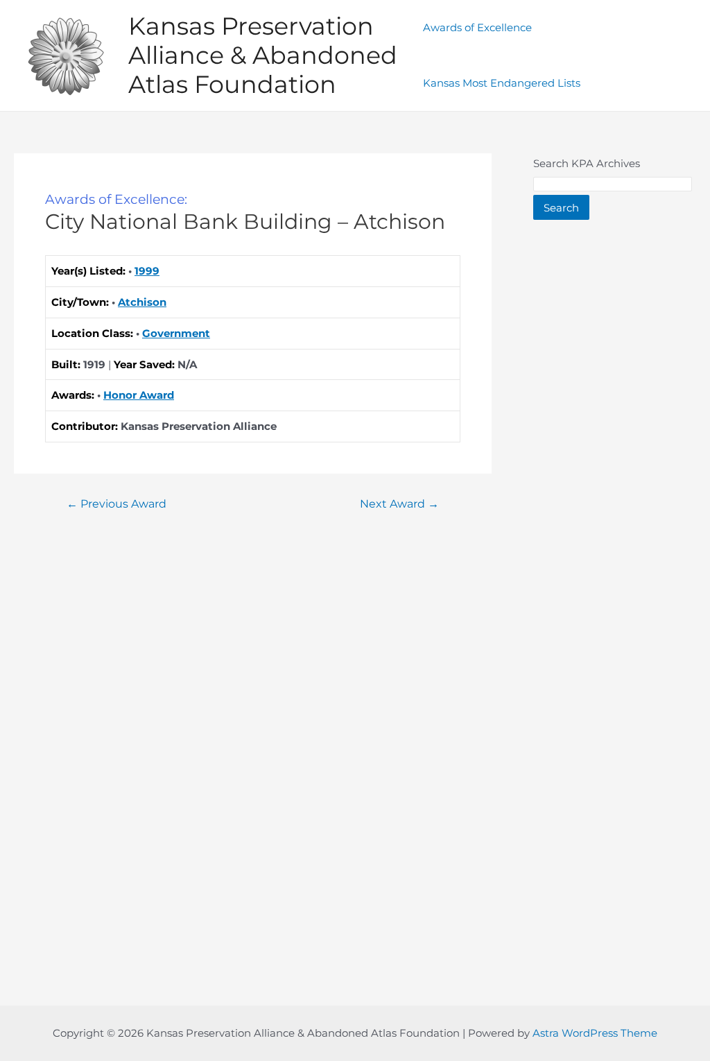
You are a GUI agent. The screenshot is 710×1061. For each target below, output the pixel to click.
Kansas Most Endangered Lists (501, 82)
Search (561, 207)
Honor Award (138, 395)
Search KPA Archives (586, 163)
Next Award (399, 504)
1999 (147, 270)
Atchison (142, 302)
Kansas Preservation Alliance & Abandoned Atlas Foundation (262, 55)
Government (176, 333)
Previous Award (116, 504)
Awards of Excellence (477, 27)
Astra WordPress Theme (594, 1033)
